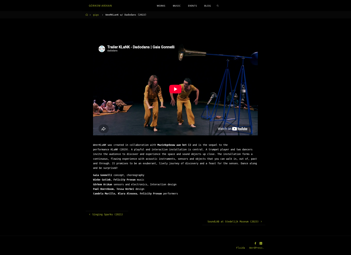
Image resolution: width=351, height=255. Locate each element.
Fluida (240, 247)
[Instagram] (261, 243)
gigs (96, 14)
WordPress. (256, 247)
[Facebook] (255, 243)
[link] (218, 5)
